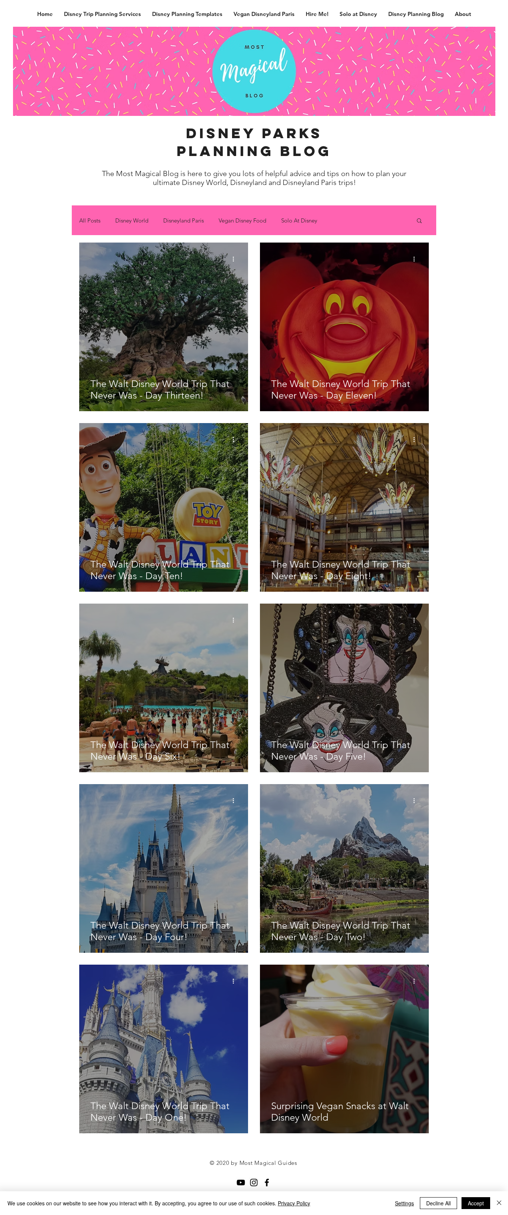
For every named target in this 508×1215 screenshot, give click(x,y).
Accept (476, 1203)
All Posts (89, 220)
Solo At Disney (299, 220)
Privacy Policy (294, 1203)
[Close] (499, 1203)
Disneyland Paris (183, 220)
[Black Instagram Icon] (254, 1182)
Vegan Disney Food (242, 220)
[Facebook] (267, 1182)
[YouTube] (241, 1182)
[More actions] (235, 258)
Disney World (131, 220)
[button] (419, 221)
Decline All (438, 1203)
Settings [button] (404, 1203)
